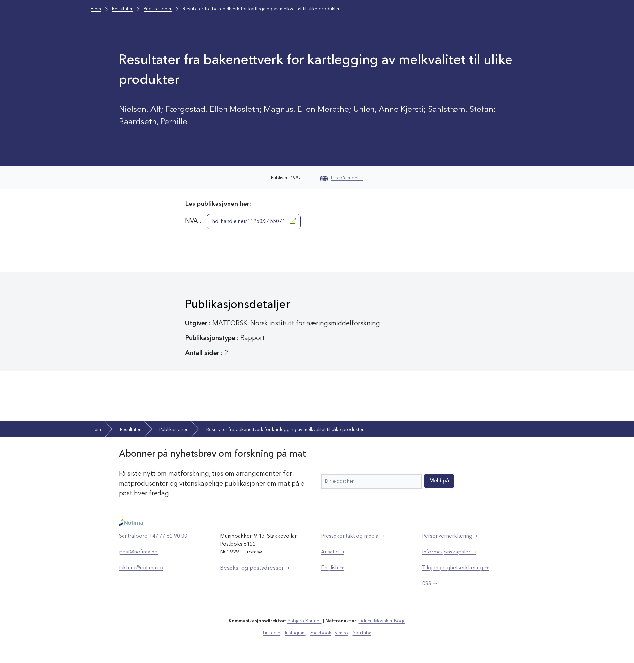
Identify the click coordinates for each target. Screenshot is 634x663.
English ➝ (332, 568)
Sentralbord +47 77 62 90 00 (153, 536)
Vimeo (341, 633)
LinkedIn (271, 633)
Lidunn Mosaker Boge (382, 621)
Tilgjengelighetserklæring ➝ (455, 568)
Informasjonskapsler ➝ (449, 552)
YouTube (362, 633)
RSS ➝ (429, 583)
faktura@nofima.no (141, 568)
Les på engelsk (347, 178)
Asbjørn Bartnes (304, 621)
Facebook (320, 633)
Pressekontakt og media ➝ (352, 536)
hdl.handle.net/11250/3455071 (249, 221)
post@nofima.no (138, 552)
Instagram (295, 633)
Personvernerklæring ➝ (450, 536)
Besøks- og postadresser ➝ (255, 568)
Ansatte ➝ (332, 552)
